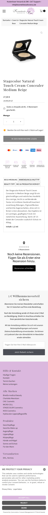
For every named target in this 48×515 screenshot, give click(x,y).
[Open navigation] (4, 11)
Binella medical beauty (12, 395)
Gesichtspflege (9, 425)
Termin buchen (9, 381)
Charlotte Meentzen (11, 398)
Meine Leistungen (10, 384)
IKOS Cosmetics (9, 410)
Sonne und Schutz (10, 443)
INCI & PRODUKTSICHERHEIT (28, 184)
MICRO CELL (8, 404)
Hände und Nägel (10, 440)
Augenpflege (8, 431)
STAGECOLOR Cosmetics (13, 407)
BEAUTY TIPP (9, 184)
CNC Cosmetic (9, 401)
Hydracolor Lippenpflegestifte (15, 413)
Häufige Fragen (9, 374)
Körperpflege (8, 437)
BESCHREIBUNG (10, 179)
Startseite (6, 20)
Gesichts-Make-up (10, 428)
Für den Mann (8, 446)
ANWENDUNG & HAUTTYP (29, 179)
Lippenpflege (8, 434)
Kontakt (6, 378)
